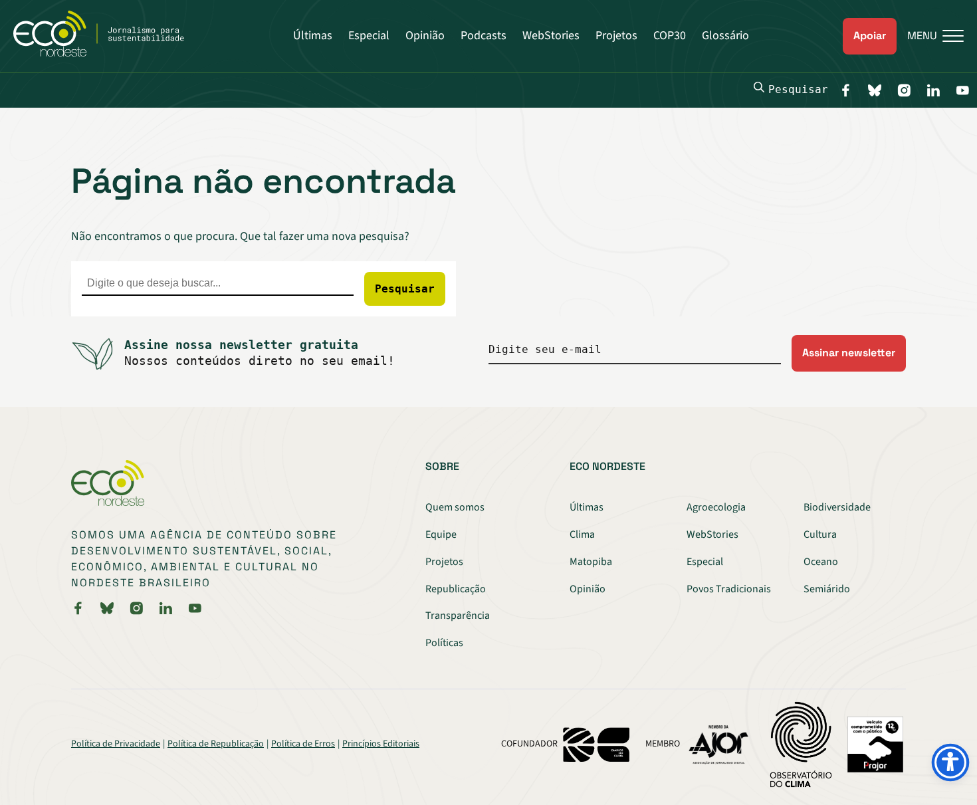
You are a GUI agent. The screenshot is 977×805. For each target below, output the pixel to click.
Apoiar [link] (869, 36)
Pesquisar (798, 89)
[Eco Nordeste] (106, 53)
